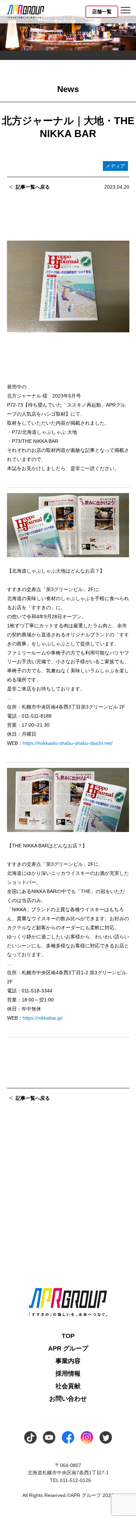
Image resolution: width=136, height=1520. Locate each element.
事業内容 (68, 1361)
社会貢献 (68, 1386)
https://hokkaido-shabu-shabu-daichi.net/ (68, 743)
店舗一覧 (102, 11)
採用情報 (68, 1373)
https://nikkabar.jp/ (43, 1018)
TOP (68, 1335)
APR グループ (68, 1348)
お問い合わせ (68, 1398)
